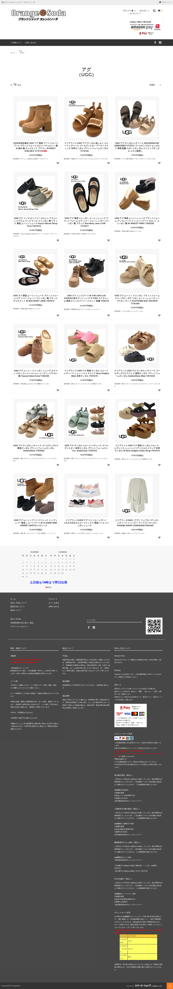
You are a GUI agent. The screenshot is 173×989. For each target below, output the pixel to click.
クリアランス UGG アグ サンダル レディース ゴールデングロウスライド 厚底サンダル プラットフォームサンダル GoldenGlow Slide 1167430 (137, 373)
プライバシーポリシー (19, 626)
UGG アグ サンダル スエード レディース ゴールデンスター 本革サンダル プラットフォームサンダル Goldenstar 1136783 (86, 448)
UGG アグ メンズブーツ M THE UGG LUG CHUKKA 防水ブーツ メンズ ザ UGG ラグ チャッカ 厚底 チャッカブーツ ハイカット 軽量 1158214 (86, 298)
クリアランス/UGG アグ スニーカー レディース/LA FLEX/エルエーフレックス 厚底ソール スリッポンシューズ (86, 523)
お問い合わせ (30, 42)
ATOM (18, 619)
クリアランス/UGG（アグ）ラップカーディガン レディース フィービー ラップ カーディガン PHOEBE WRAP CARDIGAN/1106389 (137, 523)
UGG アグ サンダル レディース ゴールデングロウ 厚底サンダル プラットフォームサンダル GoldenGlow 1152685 (35, 448)
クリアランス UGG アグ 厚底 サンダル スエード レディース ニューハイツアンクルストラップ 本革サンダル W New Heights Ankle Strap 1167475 (137, 448)
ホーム (13, 53)
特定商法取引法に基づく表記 (22, 623)
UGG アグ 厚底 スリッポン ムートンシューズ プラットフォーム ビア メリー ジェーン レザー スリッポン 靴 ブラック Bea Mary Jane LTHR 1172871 (86, 222)
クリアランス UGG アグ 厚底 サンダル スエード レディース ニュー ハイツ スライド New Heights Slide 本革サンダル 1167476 (86, 373)
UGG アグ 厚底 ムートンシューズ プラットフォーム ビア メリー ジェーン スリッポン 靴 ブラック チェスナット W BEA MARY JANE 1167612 (35, 298)
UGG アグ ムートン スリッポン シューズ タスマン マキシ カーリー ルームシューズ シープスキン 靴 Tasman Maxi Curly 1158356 (35, 373)
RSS (12, 619)
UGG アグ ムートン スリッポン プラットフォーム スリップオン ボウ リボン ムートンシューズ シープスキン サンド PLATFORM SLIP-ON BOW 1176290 (137, 299)
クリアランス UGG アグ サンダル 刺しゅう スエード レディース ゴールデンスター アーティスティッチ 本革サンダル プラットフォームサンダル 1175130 (86, 147)
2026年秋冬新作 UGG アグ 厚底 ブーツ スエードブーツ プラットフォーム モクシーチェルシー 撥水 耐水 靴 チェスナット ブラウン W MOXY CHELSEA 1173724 (35, 147)
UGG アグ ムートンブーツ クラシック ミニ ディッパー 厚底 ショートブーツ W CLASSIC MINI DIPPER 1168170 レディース (35, 523)
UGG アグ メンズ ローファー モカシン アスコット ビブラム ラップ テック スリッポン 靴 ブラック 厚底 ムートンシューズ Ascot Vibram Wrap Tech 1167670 (35, 222)
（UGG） (22, 52)
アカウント (165, 2)
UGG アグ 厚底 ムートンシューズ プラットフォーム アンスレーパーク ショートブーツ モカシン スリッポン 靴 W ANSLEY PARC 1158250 (137, 221)
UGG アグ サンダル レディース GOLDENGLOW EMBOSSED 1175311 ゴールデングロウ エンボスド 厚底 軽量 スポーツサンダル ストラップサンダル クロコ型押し (137, 147)
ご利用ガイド (16, 42)
